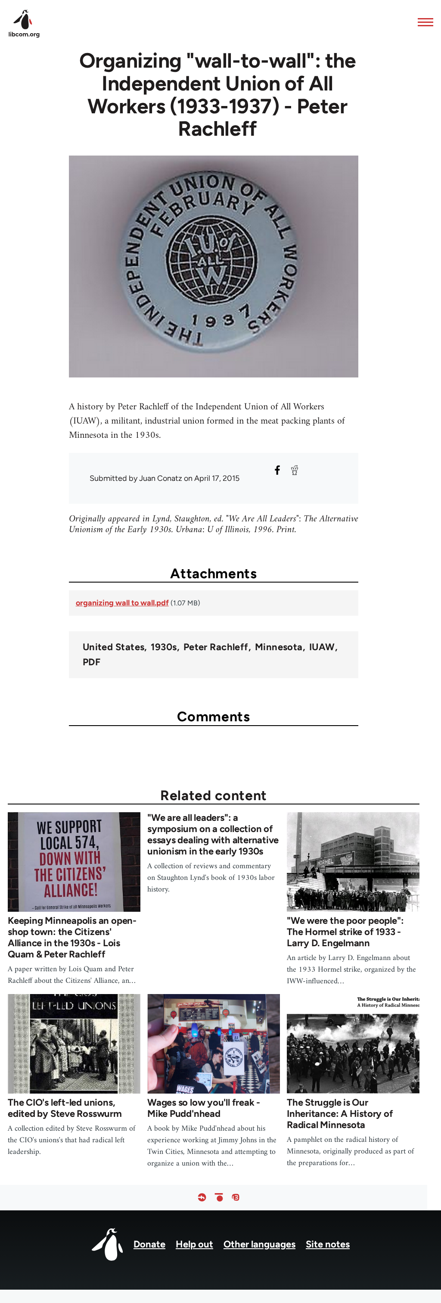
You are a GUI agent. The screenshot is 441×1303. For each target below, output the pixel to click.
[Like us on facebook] (202, 1198)
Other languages (259, 1244)
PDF (91, 662)
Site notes (328, 1244)
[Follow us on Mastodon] (235, 1198)
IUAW (322, 647)
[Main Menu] (423, 22)
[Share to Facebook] (277, 470)
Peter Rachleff (215, 647)
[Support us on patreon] (219, 1198)
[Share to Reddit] (294, 470)
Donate (149, 1244)
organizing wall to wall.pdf (122, 603)
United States (114, 647)
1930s (164, 647)
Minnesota (279, 647)
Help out (194, 1244)
